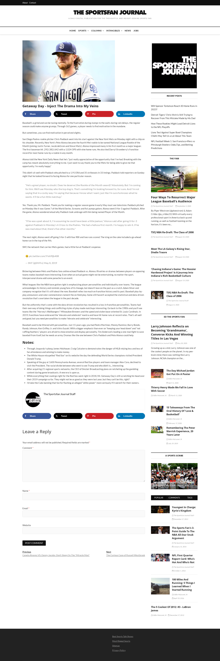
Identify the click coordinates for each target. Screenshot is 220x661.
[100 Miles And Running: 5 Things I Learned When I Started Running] (160, 579)
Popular (158, 497)
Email (25, 508)
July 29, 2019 (173, 443)
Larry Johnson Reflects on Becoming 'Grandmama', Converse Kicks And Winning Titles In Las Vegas (172, 332)
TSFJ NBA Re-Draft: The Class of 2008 (172, 232)
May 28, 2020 (182, 343)
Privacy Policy (119, 650)
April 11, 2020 (173, 383)
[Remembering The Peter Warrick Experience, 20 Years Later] (157, 429)
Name (26, 490)
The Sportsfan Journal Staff (162, 206)
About (25, 2)
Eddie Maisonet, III (175, 379)
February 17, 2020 (175, 423)
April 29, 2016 (178, 598)
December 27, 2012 (176, 615)
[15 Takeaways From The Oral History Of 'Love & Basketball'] (157, 409)
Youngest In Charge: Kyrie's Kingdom (184, 509)
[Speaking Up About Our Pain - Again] (174, 476)
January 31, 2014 (179, 547)
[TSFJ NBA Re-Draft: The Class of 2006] (157, 295)
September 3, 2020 (184, 206)
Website (26, 525)
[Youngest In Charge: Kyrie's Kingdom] (160, 507)
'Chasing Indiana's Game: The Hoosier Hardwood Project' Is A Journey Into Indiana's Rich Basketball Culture (173, 272)
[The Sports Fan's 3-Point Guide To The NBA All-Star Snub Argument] (160, 528)
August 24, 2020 (183, 257)
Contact (32, 2)
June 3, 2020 (184, 485)
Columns (96, 30)
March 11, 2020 (176, 395)
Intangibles (113, 30)
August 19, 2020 (183, 280)
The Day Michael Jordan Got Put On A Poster (180, 372)
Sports (82, 30)
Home (72, 30)
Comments (174, 497)
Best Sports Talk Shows (122, 636)
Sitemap (116, 645)
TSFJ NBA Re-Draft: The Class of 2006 (179, 294)
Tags (189, 497)
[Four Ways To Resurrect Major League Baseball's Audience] (174, 179)
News (128, 30)
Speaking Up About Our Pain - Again (173, 481)
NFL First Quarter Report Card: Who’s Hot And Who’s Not (183, 559)
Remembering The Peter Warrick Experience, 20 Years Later (180, 431)
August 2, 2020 (173, 305)
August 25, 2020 (183, 237)
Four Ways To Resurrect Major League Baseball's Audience (173, 199)
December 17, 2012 (180, 519)
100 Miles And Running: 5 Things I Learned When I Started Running (183, 584)
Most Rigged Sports (121, 641)
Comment (27, 448)
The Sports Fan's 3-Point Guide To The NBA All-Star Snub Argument (183, 533)
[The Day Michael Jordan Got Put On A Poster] (157, 373)
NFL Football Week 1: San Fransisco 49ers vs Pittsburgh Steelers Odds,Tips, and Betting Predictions (173, 144)
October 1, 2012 (179, 571)
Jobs (136, 30)
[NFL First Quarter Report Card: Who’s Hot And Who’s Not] (160, 555)
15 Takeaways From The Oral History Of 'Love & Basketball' (180, 411)
